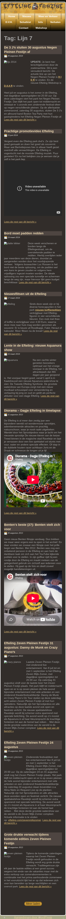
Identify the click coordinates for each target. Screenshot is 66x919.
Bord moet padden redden (23, 233)
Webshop (41, 27)
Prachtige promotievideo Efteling (29, 131)
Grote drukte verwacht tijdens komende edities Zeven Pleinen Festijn (27, 839)
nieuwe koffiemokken (48, 309)
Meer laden (33, 903)
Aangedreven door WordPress (33, 917)
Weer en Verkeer (48, 16)
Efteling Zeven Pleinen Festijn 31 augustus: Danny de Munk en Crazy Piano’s (31, 647)
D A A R (8, 85)
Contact (23, 27)
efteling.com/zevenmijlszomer (24, 820)
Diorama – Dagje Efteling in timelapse (32, 410)
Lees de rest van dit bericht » (20, 119)
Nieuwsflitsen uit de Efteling (25, 294)
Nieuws (26, 16)
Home (11, 16)
